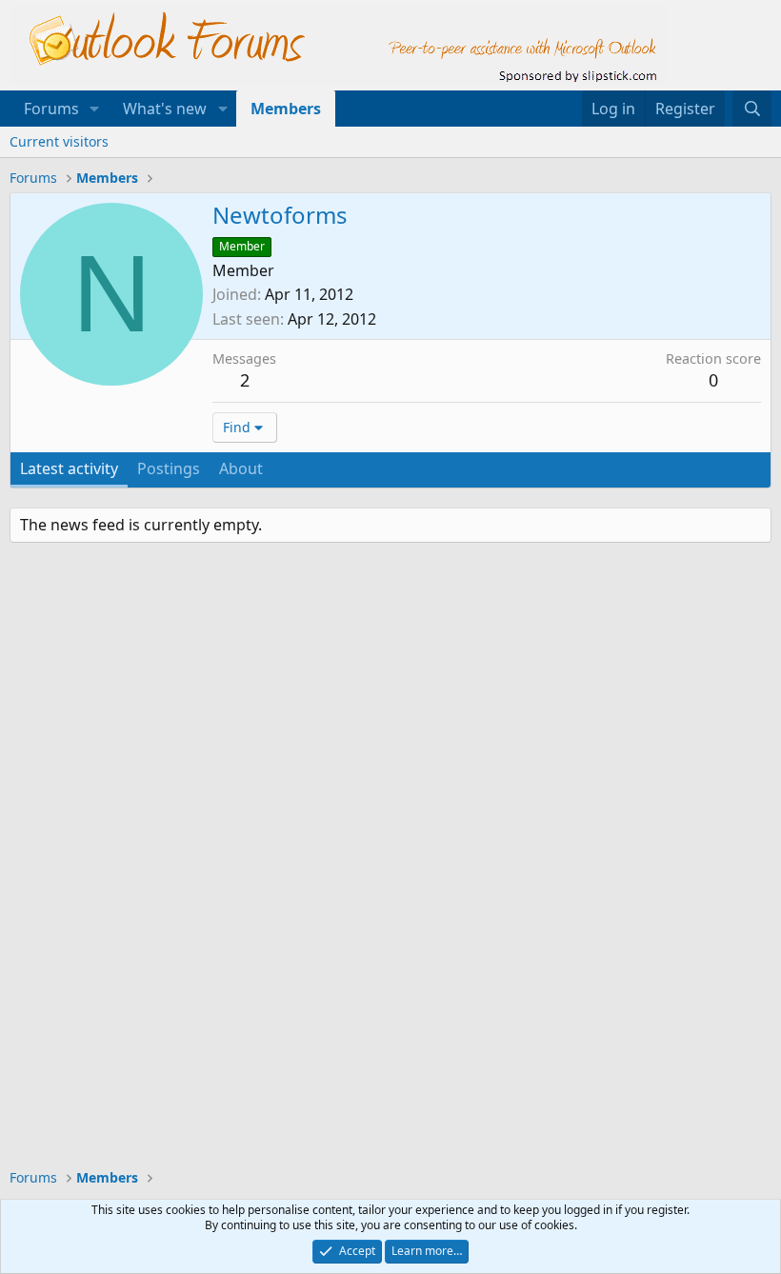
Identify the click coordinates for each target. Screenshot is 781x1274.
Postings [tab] (168, 468)
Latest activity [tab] (69, 468)
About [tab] (241, 468)
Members (285, 108)
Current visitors (59, 141)
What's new (165, 108)
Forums (51, 108)
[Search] (751, 108)
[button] (95, 108)
